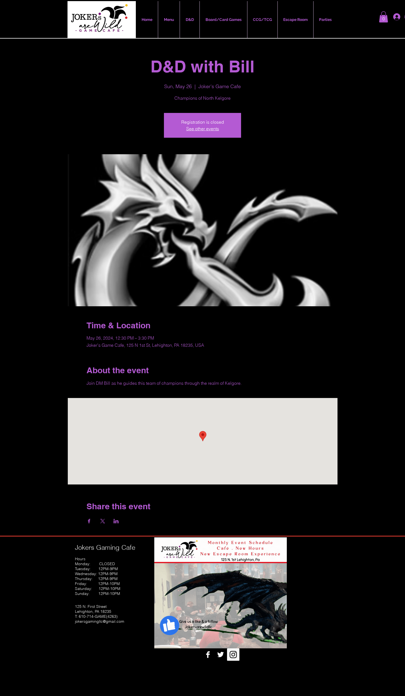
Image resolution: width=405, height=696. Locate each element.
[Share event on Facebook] (89, 521)
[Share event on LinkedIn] (116, 521)
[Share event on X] (102, 521)
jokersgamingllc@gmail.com (99, 621)
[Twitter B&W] (220, 654)
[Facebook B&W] (208, 654)
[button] (383, 17)
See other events (202, 128)
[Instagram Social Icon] (233, 654)
